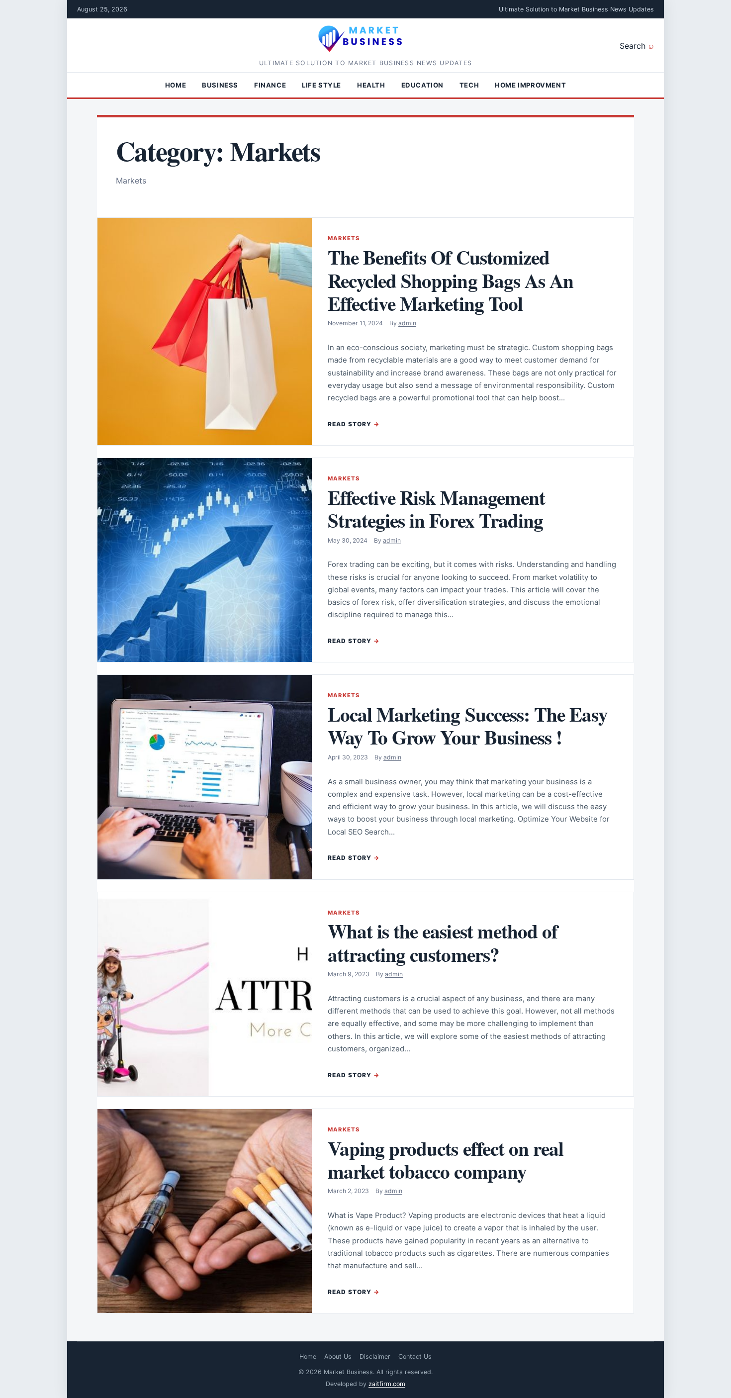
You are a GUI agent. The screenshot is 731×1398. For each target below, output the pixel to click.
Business (220, 85)
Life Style (321, 85)
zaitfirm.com (386, 1384)
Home (175, 85)
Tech (469, 85)
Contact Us (415, 1356)
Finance (270, 85)
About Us (338, 1356)
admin (407, 323)
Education (422, 85)
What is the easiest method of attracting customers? (442, 942)
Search (632, 46)
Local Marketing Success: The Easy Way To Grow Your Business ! (468, 725)
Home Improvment (530, 85)
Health (371, 85)
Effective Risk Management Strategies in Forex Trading (436, 508)
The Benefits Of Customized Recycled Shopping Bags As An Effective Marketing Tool (450, 280)
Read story (349, 424)
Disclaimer (375, 1356)
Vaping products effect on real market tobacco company (445, 1159)
